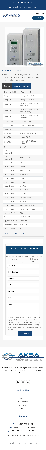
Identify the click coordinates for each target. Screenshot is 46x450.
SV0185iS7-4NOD (12, 71)
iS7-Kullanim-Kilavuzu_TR (14, 234)
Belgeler (17, 86)
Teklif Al (38, 18)
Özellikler (7, 86)
